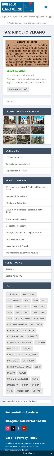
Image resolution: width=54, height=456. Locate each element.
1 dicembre (13, 294)
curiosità (32, 336)
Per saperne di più (18, 89)
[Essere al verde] (27, 53)
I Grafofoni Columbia (16, 203)
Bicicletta (36, 324)
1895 (27, 300)
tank (10, 391)
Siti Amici (10, 269)
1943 (43, 312)
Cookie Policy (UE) (14, 276)
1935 (18, 312)
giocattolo (13, 354)
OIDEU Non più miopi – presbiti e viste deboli (24, 211)
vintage (37, 391)
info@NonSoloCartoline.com (25, 421)
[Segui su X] (13, 428)
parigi (35, 379)
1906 (44, 300)
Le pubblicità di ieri (15, 170)
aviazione (39, 318)
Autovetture (23, 318)
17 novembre (14, 300)
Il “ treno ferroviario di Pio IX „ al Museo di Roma (26, 188)
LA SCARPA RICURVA (15, 239)
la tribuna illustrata (19, 366)
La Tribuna (28, 360)
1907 (9, 306)
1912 (18, 306)
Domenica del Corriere (19, 342)
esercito (40, 342)
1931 (43, 306)
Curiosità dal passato (15, 75)
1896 (35, 300)
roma (25, 385)
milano (11, 373)
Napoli (22, 373)
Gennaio (27, 348)
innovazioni (30, 354)
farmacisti (13, 348)
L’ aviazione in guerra (16, 219)
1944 (9, 318)
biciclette (12, 330)
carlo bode (28, 330)
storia (35, 385)
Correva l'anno (13, 157)
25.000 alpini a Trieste (16, 196)
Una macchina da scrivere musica (22, 252)
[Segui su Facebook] (18, 428)
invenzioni (13, 360)
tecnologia (23, 391)
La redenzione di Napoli (17, 246)
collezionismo (15, 336)
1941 (26, 312)
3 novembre (29, 294)
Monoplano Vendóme (16, 225)
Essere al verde (16, 70)
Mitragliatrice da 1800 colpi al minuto (24, 232)
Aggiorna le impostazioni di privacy (20, 401)
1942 (35, 312)
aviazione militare (17, 324)
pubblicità (12, 385)
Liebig (37, 366)
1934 (9, 312)
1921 (26, 306)
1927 (35, 306)
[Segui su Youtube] (24, 428)
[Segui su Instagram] (7, 428)
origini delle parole (17, 379)
